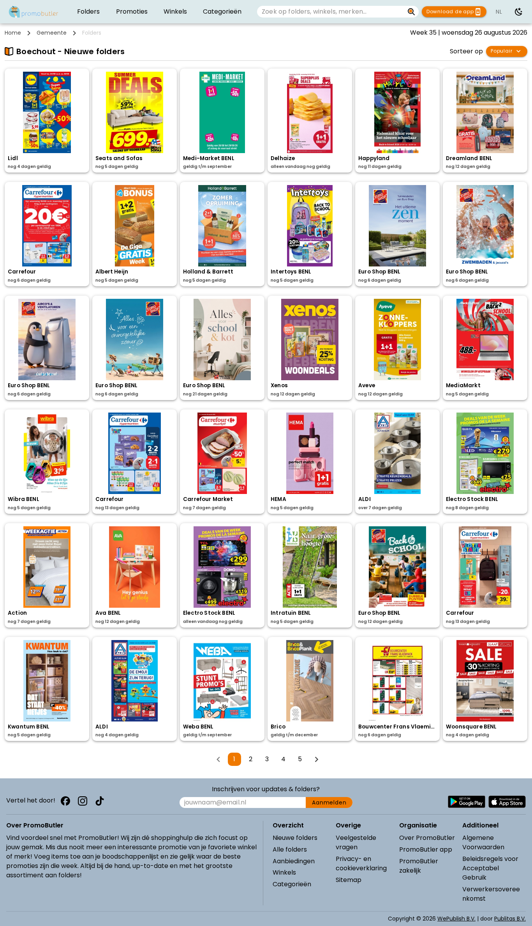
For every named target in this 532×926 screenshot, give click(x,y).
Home (13, 33)
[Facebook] (65, 801)
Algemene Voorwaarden (483, 842)
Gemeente (52, 33)
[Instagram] (83, 801)
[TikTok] (100, 801)
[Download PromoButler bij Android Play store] (466, 801)
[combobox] (331, 11)
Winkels (284, 872)
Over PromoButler (427, 837)
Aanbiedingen (294, 861)
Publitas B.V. (510, 918)
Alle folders (290, 849)
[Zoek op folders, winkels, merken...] (411, 12)
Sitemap (348, 879)
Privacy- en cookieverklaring (361, 863)
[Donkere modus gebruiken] (519, 12)
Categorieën (292, 884)
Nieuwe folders (295, 837)
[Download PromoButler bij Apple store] (507, 801)
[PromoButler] (33, 11)
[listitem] (88, 12)
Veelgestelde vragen (356, 842)
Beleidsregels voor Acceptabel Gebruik (490, 868)
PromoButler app (425, 849)
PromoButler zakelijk (418, 866)
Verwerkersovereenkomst (491, 894)
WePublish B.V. (456, 918)
